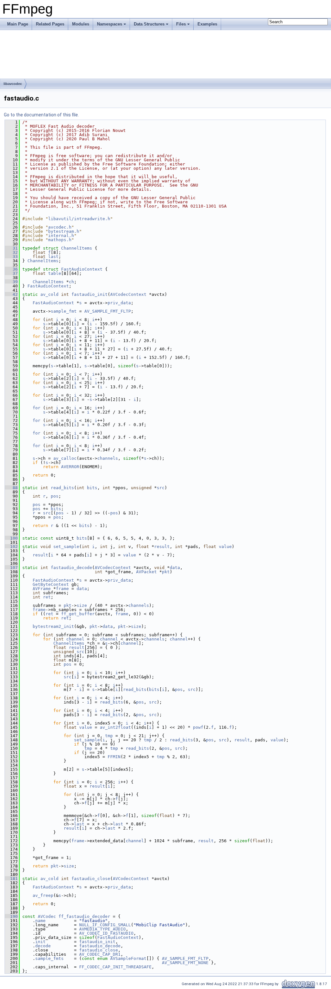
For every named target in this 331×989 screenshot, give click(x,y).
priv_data (119, 302)
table (54, 273)
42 (11, 294)
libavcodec (13, 84)
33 (11, 256)
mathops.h (59, 239)
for (36, 407)
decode (43, 945)
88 (11, 487)
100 (11, 538)
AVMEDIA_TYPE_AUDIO (102, 929)
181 (11, 878)
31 (11, 248)
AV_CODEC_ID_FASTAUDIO (106, 933)
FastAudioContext (81, 269)
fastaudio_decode (71, 567)
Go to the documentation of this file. (41, 114)
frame (62, 588)
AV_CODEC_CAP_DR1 (100, 954)
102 (11, 546)
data (175, 567)
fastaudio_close (90, 878)
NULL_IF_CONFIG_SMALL (105, 924)
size (82, 605)
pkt (166, 571)
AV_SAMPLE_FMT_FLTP (107, 311)
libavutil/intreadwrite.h (79, 218)
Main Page (17, 24)
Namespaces (109, 24)
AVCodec (47, 916)
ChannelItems (76, 248)
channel (75, 639)
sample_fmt (64, 311)
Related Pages (50, 24)
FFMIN (114, 756)
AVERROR (70, 466)
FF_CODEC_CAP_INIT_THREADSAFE (115, 966)
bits (92, 487)
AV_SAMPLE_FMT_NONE (185, 962)
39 (11, 281)
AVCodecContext (128, 294)
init (40, 941)
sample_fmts (49, 958)
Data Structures (149, 24)
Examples (207, 24)
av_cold (49, 294)
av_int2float (115, 727)
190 (11, 916)
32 (11, 252)
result (162, 546)
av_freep (43, 895)
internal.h (61, 235)
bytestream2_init (53, 626)
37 (11, 273)
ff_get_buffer (78, 613)
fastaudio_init (89, 294)
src (161, 487)
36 (11, 269)
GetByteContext (51, 584)
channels (107, 458)
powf (198, 727)
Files (181, 24)
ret (47, 597)
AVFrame (42, 588)
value (225, 546)
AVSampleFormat (128, 958)
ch (71, 281)
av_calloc (65, 458)
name (40, 920)
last (53, 256)
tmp (109, 735)
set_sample (66, 546)
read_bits (62, 487)
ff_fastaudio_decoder (84, 916)
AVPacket (146, 571)
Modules (80, 24)
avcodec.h (59, 227)
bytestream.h (63, 231)
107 (11, 567)
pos (55, 496)
